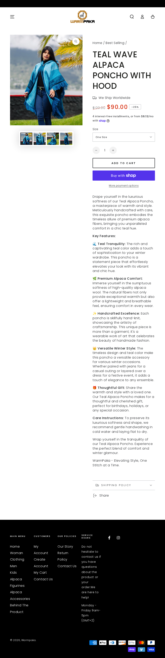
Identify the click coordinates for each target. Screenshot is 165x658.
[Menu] (12, 16)
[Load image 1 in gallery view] (26, 139)
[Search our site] (132, 16)
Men (13, 566)
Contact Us (43, 579)
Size (95, 129)
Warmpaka (28, 640)
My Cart (40, 572)
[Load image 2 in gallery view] (40, 139)
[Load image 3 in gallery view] (53, 139)
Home (97, 43)
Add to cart (123, 163)
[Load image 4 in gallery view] (66, 139)
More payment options (124, 185)
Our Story (65, 546)
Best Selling (115, 43)
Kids (13, 572)
